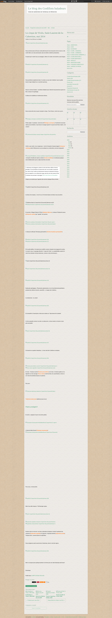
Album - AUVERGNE (72, 48)
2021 (68, 157)
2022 (68, 155)
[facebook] (72, 1)
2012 (68, 175)
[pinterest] (76, 1)
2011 (68, 177)
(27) (74, 80)
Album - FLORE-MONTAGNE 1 (74, 56)
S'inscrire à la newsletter (31, 586)
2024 (68, 151)
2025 (68, 149)
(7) (69, 86)
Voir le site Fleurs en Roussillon (50, 175)
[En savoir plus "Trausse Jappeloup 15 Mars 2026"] (83, 121)
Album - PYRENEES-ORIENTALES (75, 64)
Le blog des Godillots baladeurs (47, 8)
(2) (70, 92)
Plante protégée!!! (32, 407)
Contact (53, 27)
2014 (68, 171)
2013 (68, 173)
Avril (69, 143)
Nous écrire (69, 68)
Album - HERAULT (71, 60)
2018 (68, 163)
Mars (69, 145)
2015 (68, 169)
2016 (68, 167)
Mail (49, 27)
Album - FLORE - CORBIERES (74, 52)
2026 (68, 140)
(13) (69, 82)
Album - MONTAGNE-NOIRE (73, 62)
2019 (68, 161)
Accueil (27, 27)
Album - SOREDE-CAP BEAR (74, 66)
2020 (68, 159)
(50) (70, 78)
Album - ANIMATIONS (72, 45)
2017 (68, 165)
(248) (73, 76)
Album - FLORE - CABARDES (74, 50)
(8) (72, 84)
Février (70, 147)
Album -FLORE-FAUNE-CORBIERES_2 (76, 54)
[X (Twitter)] (74, 1)
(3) (73, 90)
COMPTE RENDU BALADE (37, 575)
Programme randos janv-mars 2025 (38, 27)
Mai (69, 142)
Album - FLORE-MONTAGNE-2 (74, 58)
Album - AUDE (70, 47)
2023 (68, 153)
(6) (72, 88)
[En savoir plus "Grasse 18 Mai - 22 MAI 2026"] (70, 115)
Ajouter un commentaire (36, 608)
